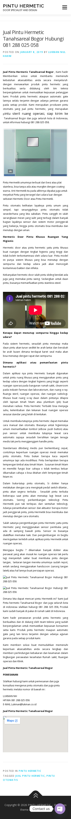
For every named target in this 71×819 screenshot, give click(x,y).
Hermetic (40, 373)
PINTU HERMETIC (23, 5)
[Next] (59, 152)
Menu (64, 7)
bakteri (21, 268)
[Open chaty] (60, 808)
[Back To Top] (36, 796)
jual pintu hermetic (30, 775)
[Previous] (11, 152)
